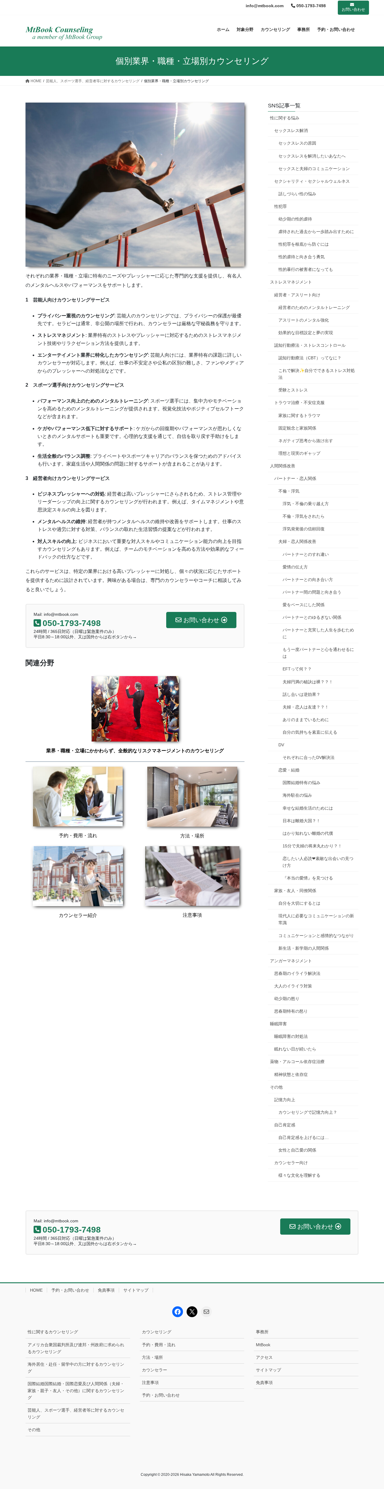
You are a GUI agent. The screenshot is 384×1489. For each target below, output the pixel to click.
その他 (276, 1087)
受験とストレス (293, 390)
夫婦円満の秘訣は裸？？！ (308, 681)
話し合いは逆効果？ (301, 694)
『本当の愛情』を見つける (308, 878)
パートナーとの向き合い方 (308, 579)
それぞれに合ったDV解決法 (308, 757)
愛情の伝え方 (295, 567)
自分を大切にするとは (299, 903)
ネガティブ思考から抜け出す (305, 440)
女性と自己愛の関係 (297, 1150)
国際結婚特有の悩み (301, 782)
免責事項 (106, 1290)
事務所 (262, 1331)
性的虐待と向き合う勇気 (301, 256)
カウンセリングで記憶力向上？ (307, 1112)
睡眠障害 (278, 1023)
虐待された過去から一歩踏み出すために (316, 231)
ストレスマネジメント (291, 282)
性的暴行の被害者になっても (305, 269)
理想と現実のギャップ (299, 453)
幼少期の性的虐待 (295, 219)
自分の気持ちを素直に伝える (310, 732)
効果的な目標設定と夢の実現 (305, 332)
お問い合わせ (353, 9)
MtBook (263, 1344)
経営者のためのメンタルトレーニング (314, 307)
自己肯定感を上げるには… (303, 1137)
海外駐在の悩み (297, 795)
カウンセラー (154, 1370)
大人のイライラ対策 (293, 986)
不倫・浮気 (288, 491)
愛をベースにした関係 (304, 604)
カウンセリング (156, 1331)
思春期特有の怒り (291, 1011)
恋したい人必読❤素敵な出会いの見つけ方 (318, 862)
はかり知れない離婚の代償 (308, 833)
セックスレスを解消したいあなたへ (312, 156)
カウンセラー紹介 (78, 915)
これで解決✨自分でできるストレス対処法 (316, 374)
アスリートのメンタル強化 (303, 320)
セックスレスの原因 (297, 143)
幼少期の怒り (286, 998)
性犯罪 (280, 206)
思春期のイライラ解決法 (297, 973)
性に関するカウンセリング (53, 1331)
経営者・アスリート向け (297, 294)
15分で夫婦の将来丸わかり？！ (312, 845)
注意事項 (192, 915)
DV (281, 744)
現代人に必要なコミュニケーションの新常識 (316, 919)
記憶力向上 (284, 1099)
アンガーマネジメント (291, 960)
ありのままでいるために (306, 719)
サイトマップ (135, 1290)
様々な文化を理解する (299, 1175)
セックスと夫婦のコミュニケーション (314, 168)
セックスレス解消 (291, 130)
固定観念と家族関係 (297, 428)
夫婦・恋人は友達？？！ (306, 707)
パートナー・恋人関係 (295, 478)
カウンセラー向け (291, 1162)
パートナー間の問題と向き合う (312, 592)
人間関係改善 (282, 465)
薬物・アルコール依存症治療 (297, 1061)
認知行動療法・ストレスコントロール (310, 345)
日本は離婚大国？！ (301, 820)
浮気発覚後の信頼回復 (304, 528)
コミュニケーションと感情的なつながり (316, 935)
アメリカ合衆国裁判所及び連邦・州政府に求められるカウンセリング (76, 1348)
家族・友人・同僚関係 (295, 890)
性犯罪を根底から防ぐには (303, 244)
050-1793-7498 (310, 5)
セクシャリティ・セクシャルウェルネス (312, 181)
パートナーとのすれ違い (306, 554)
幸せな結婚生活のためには (308, 808)
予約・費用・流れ (78, 835)
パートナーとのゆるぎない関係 (312, 617)
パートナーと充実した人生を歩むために (318, 633)
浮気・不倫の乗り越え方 (306, 503)
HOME (36, 1290)
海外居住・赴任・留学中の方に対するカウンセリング (76, 1368)
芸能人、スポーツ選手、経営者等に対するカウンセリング (76, 1413)
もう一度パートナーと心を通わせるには (318, 653)
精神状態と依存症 (291, 1074)
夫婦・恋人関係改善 (297, 541)
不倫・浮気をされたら (304, 516)
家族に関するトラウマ (299, 415)
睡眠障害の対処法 (291, 1036)
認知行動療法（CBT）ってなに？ (309, 357)
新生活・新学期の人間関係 (303, 948)
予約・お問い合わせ (70, 1290)
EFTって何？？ (297, 669)
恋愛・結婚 (288, 770)
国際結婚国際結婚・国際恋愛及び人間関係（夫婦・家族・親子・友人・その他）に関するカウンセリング (76, 1390)
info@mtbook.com (265, 5)
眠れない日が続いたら (295, 1049)
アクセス (264, 1357)
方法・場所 (192, 835)
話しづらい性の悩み (297, 193)
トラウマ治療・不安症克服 (299, 402)
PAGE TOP (369, 1439)
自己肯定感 (284, 1124)
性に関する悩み (284, 117)
